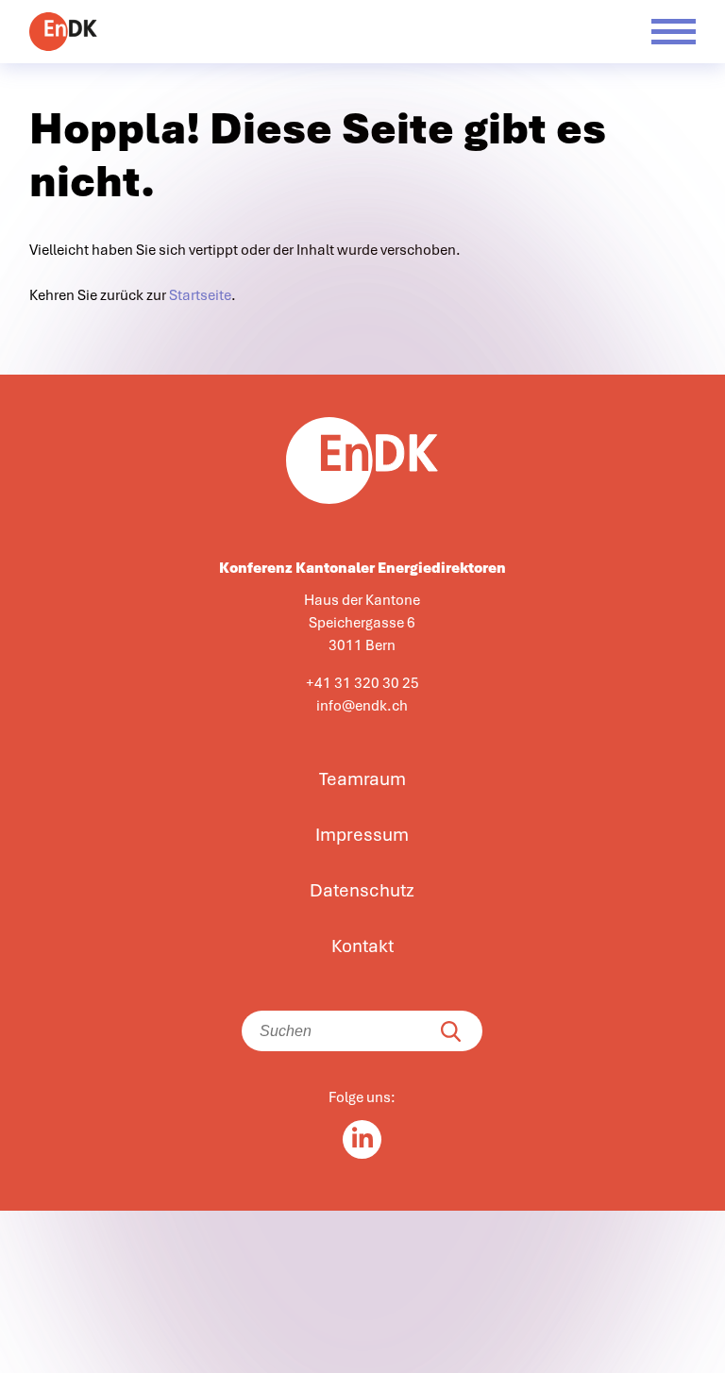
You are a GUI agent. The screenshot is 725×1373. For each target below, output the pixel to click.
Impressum (362, 835)
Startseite (200, 295)
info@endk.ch (362, 705)
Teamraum (362, 779)
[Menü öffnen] (673, 31)
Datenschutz (362, 890)
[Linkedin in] (362, 1139)
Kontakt (362, 946)
